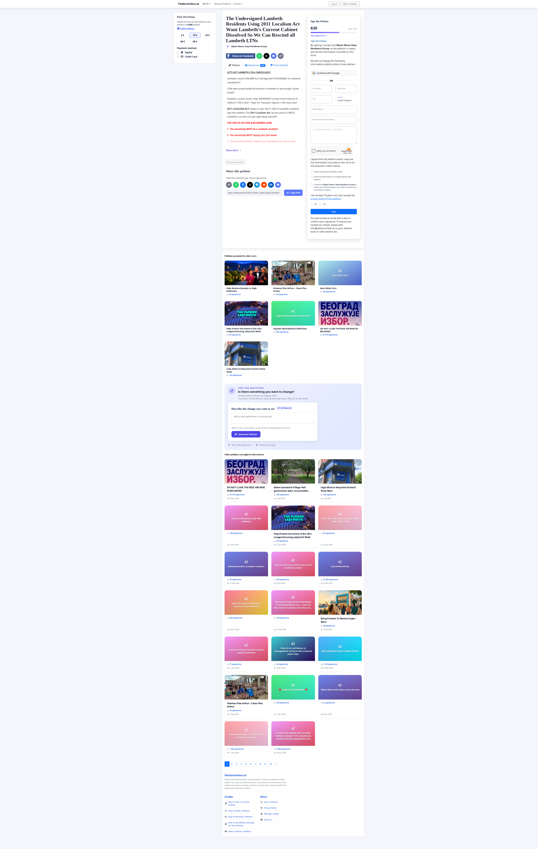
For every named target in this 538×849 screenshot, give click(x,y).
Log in (334, 4)
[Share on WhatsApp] (259, 56)
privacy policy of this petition (326, 198)
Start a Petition (350, 4)
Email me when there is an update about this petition (332, 178)
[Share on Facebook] (243, 185)
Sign (333, 211)
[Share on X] (266, 56)
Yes (315, 204)
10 (270, 764)
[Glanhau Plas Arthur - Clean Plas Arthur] (293, 279)
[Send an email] (274, 56)
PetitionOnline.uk (188, 3)
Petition (235, 65)
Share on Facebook (242, 55)
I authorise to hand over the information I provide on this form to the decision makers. (335, 187)
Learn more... (187, 28)
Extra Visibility (280, 65)
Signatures (256, 65)
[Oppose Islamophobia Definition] (293, 318)
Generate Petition (247, 434)
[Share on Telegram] (257, 185)
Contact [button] (237, 4)
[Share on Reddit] (264, 185)
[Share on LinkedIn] (271, 185)
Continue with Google (327, 73)
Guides (229, 796)
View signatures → (319, 35)
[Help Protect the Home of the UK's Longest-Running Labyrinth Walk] (246, 319)
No (324, 204)
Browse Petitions (222, 4)
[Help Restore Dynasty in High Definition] (246, 279)
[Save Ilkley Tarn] (340, 278)
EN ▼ (208, 4)
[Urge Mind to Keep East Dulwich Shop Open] (246, 359)
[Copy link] (281, 56)
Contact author (237, 162)
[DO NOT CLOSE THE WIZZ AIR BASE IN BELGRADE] (340, 319)
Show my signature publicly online (328, 171)
